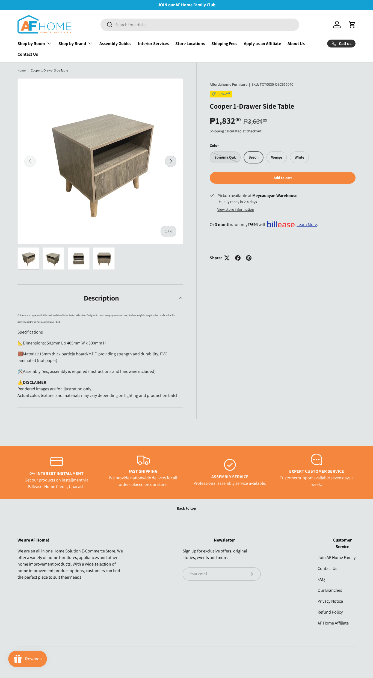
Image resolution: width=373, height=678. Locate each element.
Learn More (307, 224)
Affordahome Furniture (228, 84)
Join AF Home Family (337, 557)
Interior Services (153, 43)
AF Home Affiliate (333, 623)
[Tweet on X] (226, 257)
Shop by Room (31, 43)
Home (21, 70)
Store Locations (190, 43)
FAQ (321, 579)
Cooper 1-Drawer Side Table (49, 70)
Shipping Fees (224, 43)
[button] (352, 25)
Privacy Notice (330, 601)
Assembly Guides (115, 43)
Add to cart (283, 177)
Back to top (186, 508)
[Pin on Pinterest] (248, 257)
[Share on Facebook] (237, 257)
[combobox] (199, 25)
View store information (235, 209)
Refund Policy (330, 612)
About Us (296, 43)
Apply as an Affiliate (262, 43)
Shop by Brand (72, 43)
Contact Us (27, 54)
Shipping (217, 130)
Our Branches (330, 590)
